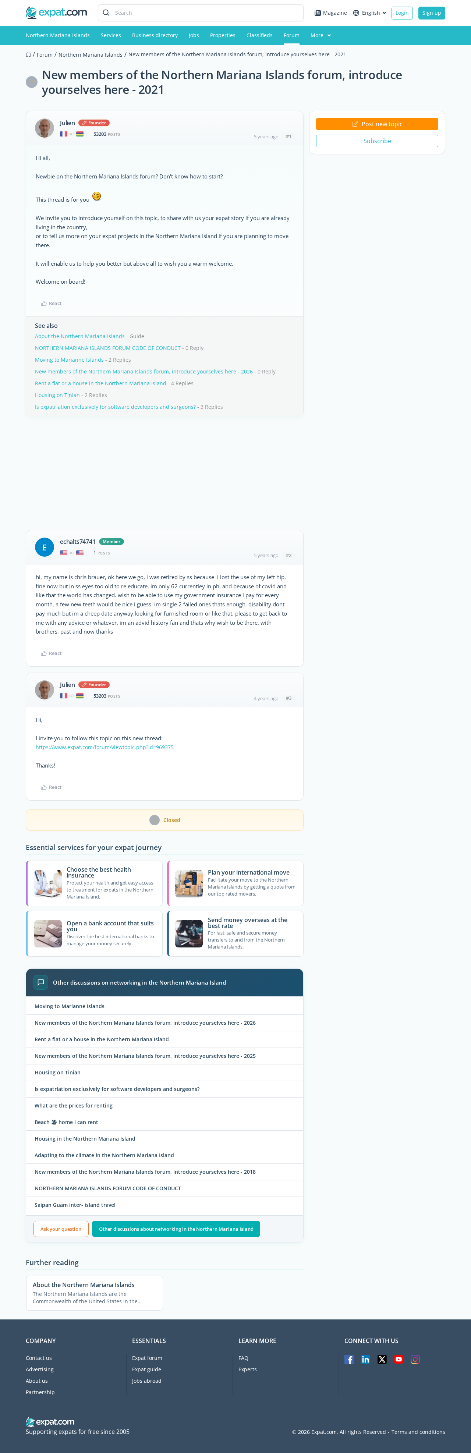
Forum (292, 35)
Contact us (39, 1357)
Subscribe (377, 141)
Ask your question (60, 1229)
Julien (67, 123)
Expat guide (146, 1369)
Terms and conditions (418, 1432)
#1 (288, 136)
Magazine (335, 12)
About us (37, 1380)
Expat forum (147, 1357)
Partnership (40, 1392)
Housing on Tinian (57, 394)
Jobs (194, 35)
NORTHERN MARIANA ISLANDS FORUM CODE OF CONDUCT (108, 347)
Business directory (155, 35)
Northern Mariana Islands (58, 35)
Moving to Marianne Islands (69, 359)
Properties (223, 35)
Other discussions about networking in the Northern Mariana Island (176, 1229)
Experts (247, 1369)
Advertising (40, 1369)
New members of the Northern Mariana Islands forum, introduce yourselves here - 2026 (144, 371)
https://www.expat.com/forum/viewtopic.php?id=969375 (105, 747)
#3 (288, 698)
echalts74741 (78, 542)
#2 (288, 555)
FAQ (243, 1357)
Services (111, 35)
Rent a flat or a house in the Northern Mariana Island (100, 383)
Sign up (431, 12)
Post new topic (382, 124)
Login (402, 12)
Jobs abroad (147, 1380)
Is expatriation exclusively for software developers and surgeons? (115, 406)
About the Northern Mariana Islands (80, 336)
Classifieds (260, 35)
